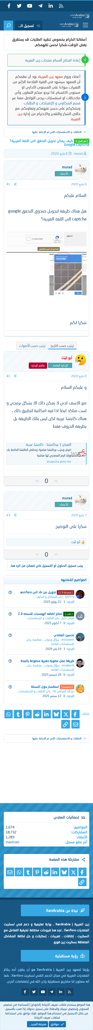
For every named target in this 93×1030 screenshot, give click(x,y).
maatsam (12, 842)
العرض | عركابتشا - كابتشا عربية (48, 444)
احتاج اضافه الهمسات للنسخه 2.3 (40, 614)
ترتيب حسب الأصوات (32, 346)
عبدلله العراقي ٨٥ (63, 691)
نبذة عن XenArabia (62, 910)
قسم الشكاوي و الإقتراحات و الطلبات (52, 103)
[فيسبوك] (75, 714)
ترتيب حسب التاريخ (62, 346)
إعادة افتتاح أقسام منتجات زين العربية (52, 60)
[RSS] (61, 5)
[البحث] (8, 25)
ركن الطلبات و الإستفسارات (43, 618)
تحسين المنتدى (64, 635)
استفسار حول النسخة (45, 687)
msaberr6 (68, 665)
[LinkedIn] (47, 714)
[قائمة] (84, 25)
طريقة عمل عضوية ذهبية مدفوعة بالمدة (47, 661)
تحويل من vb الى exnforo (38, 592)
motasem (68, 639)
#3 (8, 515)
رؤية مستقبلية (66, 955)
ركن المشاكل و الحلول (49, 597)
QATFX (69, 597)
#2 (8, 376)
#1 (8, 184)
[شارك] (15, 184)
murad (78, 153)
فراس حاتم (68, 618)
